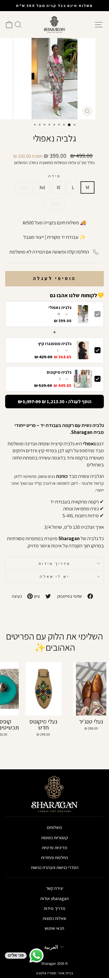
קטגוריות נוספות (54, 837)
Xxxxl (55, 204)
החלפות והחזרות (54, 857)
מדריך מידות (54, 563)
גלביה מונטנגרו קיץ (54, 343)
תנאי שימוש (54, 928)
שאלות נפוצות (54, 918)
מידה (54, 176)
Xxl (42, 187)
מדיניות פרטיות (54, 847)
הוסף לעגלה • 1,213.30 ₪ (54, 401)
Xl (58, 187)
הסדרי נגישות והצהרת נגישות (54, 867)
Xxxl (24, 187)
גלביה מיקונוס (59, 372)
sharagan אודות (54, 898)
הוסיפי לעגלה (54, 278)
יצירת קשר (54, 888)
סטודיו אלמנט (46, 973)
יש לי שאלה (55, 576)
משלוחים (54, 827)
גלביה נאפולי (59, 307)
